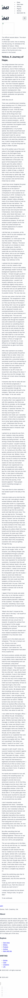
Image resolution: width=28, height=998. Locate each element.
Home (18, 2)
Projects (19, 9)
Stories (5, 960)
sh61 (1, 906)
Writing (19, 7)
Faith (4, 962)
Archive (19, 11)
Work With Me (21, 13)
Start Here (20, 5)
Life (4, 967)
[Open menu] (24, 18)
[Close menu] (0, 983)
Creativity (6, 964)
